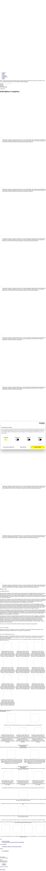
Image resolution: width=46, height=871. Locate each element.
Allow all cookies (37, 447)
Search (3, 78)
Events (3, 74)
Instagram (4, 864)
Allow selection (23, 447)
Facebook (4, 863)
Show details (39, 443)
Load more (2, 85)
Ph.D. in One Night (5, 841)
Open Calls (4, 75)
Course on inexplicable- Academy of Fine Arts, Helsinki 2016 (13, 842)
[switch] (17, 439)
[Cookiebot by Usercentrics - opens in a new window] (40, 423)
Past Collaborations (3, 86)
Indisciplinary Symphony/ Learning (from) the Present (11, 846)
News (3, 73)
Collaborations (4, 76)
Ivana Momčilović (5, 850)
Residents (4, 72)
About (3, 77)
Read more (26, 81)
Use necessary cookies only (8, 447)
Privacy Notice (2, 869)
